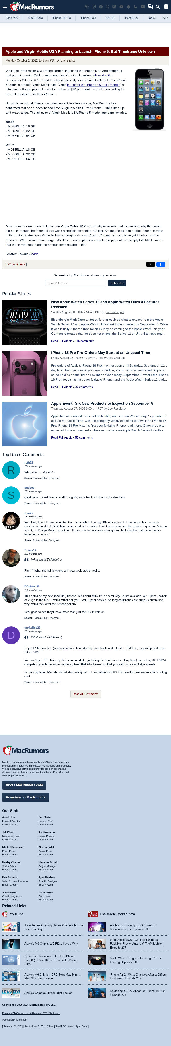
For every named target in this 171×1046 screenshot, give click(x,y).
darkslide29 (32, 627)
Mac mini (12, 18)
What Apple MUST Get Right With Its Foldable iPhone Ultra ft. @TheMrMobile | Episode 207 (136, 943)
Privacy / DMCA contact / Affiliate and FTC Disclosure (31, 1013)
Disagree (54, 478)
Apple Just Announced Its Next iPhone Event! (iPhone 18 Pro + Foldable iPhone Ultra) (50, 960)
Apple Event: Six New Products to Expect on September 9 (102, 403)
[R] (11, 478)
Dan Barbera (9, 877)
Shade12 (30, 550)
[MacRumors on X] (107, 6)
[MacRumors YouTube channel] (121, 6)
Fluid (50, 1026)
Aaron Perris (46, 892)
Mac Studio (35, 18)
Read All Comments (85, 694)
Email (5, 824)
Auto (70, 1026)
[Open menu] (5, 7)
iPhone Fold (88, 18)
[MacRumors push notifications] (128, 6)
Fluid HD (60, 1026)
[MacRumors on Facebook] (101, 6)
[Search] (159, 7)
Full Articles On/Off (35, 1026)
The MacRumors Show (117, 914)
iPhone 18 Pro (62, 18)
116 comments (84, 341)
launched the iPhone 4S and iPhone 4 (93, 84)
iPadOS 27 (131, 18)
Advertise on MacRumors (25, 797)
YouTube (16, 914)
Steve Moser (9, 892)
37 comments (84, 387)
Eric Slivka (68, 60)
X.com (13, 824)
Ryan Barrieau (47, 877)
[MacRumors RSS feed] (135, 6)
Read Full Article (61, 341)
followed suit (101, 75)
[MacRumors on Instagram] (94, 6)
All (166, 18)
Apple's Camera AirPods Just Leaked (48, 993)
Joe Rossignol (115, 312)
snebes (29, 487)
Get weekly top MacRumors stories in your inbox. (85, 275)
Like (44, 478)
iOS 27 (110, 18)
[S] (11, 503)
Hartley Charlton (114, 357)
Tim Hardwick (47, 847)
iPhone (34, 254)
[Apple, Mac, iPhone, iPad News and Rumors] (32, 11)
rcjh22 (28, 462)
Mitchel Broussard (13, 847)
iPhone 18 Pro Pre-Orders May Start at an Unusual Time (100, 353)
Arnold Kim (9, 817)
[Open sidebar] (166, 7)
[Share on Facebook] (160, 264)
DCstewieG (31, 586)
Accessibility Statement (14, 1019)
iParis (28, 513)
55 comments (84, 437)
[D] (11, 643)
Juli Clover (8, 832)
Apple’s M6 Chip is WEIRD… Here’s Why (51, 943)
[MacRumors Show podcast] (86, 6)
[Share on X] (150, 264)
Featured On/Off (12, 1026)
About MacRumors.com (24, 785)
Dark (84, 1026)
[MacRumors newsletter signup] (142, 6)
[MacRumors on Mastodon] (114, 6)
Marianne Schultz (49, 862)
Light (77, 1026)
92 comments (16, 264)
